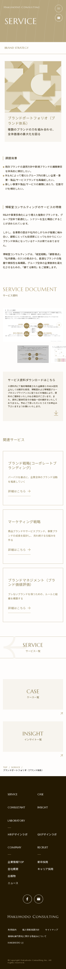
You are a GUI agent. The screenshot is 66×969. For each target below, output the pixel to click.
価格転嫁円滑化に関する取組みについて (27, 936)
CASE (40, 794)
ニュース (13, 883)
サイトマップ (51, 929)
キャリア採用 (45, 869)
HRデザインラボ (17, 834)
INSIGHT (42, 807)
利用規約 (12, 929)
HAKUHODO (14, 942)
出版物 (12, 876)
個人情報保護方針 (30, 929)
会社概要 (13, 869)
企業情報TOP (16, 862)
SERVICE (12, 794)
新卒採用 (42, 862)
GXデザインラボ (47, 834)
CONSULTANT (16, 807)
